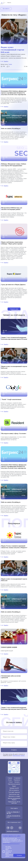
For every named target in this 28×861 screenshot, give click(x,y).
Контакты (17, 782)
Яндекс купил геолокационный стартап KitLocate (14, 367)
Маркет (14, 786)
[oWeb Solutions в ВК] (20, 827)
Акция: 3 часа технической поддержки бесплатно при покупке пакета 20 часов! (14, 338)
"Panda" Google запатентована (11, 399)
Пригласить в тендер (14, 796)
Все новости (6, 8)
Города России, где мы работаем (14, 802)
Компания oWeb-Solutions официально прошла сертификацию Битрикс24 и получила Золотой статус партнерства (13, 92)
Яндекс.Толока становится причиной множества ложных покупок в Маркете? (14, 546)
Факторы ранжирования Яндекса (14, 799)
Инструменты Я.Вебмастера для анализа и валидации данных (11, 208)
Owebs (10, 64)
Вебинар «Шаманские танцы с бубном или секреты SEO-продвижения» (13, 164)
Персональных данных (19, 755)
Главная (10, 778)
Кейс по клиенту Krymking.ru (10, 128)
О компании (17, 778)
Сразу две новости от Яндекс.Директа (13, 284)
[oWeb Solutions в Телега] (8, 827)
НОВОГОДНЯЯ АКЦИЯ (9, 647)
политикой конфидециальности (11, 843)
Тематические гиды (14, 794)
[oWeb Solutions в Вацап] (11, 827)
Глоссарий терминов (14, 792)
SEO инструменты (14, 790)
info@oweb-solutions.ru (13, 831)
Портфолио (17, 780)
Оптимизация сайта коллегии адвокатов (11, 676)
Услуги (10, 780)
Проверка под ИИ (14, 788)
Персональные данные (14, 784)
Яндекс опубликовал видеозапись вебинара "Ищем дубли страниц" (12, 243)
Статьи (11, 782)
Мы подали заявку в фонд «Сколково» (13, 433)
